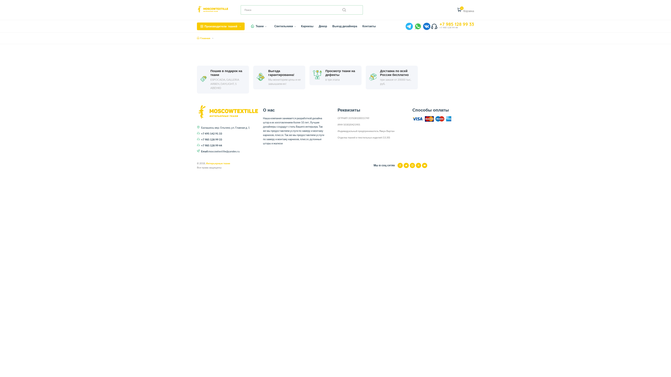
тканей (220, 26)
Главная (205, 38)
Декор (323, 26)
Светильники (284, 26)
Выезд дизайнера (344, 26)
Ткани (260, 26)
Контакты (369, 26)
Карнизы (307, 26)
